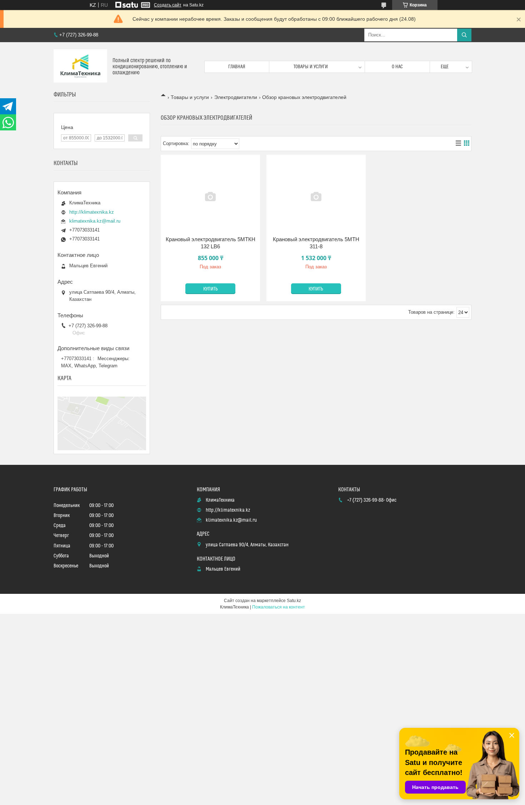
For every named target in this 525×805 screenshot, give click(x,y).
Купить (210, 289)
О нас (397, 67)
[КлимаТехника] (80, 66)
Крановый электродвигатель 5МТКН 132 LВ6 (210, 242)
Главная (236, 67)
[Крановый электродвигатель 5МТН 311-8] (316, 196)
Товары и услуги (311, 67)
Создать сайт (167, 5)
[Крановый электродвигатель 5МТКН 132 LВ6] (210, 196)
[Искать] (464, 35)
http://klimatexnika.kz (91, 212)
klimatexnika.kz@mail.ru (94, 221)
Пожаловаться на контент (278, 607)
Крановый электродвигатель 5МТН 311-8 (316, 242)
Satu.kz (294, 600)
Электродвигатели (235, 97)
